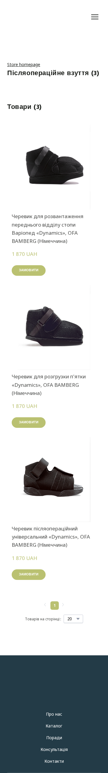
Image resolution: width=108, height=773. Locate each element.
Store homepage (23, 64)
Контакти (54, 761)
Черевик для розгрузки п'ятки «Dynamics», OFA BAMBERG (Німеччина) (49, 384)
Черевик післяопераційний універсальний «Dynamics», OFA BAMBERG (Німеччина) (51, 536)
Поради (54, 737)
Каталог (54, 726)
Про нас (54, 714)
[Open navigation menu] (95, 17)
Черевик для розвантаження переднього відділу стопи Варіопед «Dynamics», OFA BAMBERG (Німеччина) (47, 228)
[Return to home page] (48, 17)
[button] (29, 270)
